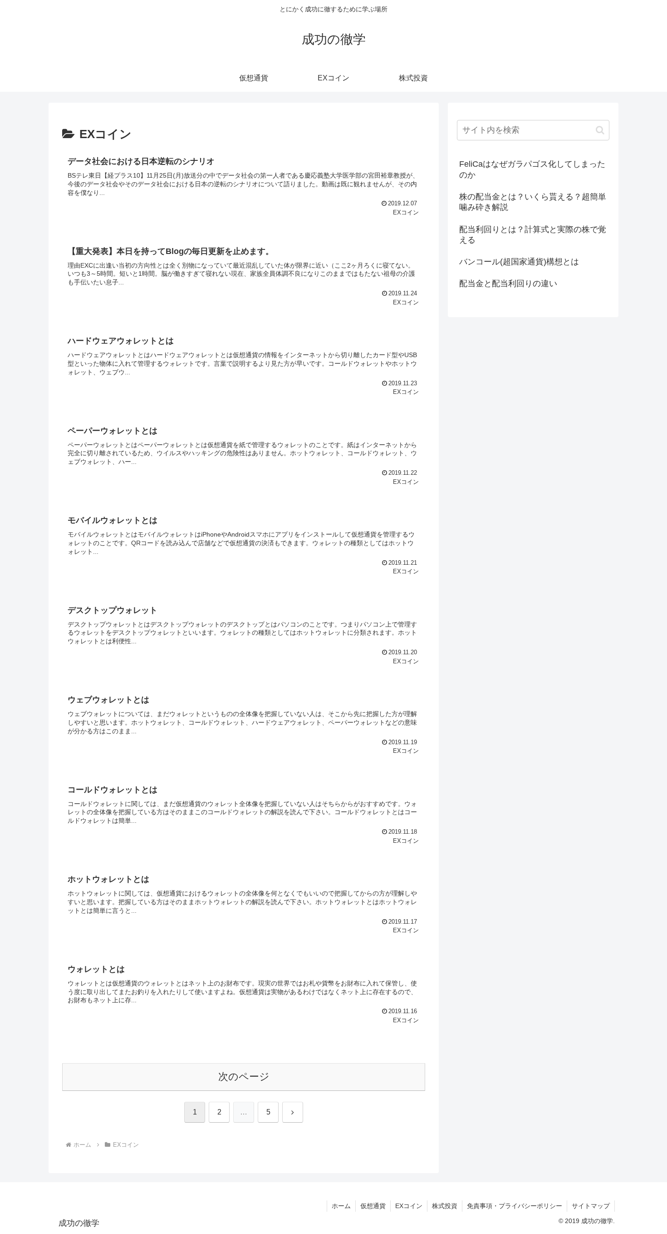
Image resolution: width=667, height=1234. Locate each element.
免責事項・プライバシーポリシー (514, 1205)
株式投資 (444, 1205)
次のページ (244, 1076)
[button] (600, 130)
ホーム (341, 1205)
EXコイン (408, 1205)
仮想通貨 (373, 1205)
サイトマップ (591, 1205)
